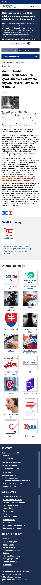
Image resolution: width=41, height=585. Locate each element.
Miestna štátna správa (11, 556)
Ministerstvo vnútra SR (12, 497)
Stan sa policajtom (10, 542)
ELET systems (6, 574)
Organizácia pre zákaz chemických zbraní (16, 246)
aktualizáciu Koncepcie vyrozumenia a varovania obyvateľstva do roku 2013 (19, 115)
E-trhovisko (7, 564)
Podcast (6, 539)
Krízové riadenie (24, 50)
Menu (33, 6)
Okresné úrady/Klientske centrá (15, 502)
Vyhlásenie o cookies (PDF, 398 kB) (14, 580)
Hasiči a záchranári (10, 517)
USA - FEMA (6, 253)
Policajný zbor (8, 508)
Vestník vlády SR (9, 547)
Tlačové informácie (20, 62)
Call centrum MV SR (10, 562)
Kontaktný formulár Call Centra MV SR (15, 481)
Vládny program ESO (10, 559)
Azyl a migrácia (8, 511)
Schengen (6, 522)
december (7, 66)
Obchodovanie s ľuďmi (11, 550)
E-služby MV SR (8, 544)
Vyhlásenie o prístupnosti (11, 577)
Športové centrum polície (12, 528)
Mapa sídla (17, 574)
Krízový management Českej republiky (15, 251)
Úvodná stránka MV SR (9, 50)
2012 (31, 62)
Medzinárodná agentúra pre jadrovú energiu (17, 249)
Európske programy (10, 505)
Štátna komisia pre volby (12, 500)
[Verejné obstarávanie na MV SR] (8, 234)
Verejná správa (8, 514)
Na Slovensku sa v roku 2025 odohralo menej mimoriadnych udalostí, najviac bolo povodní (18, 15)
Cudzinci (6, 553)
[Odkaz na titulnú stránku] (10, 6)
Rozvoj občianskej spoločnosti (14, 525)
